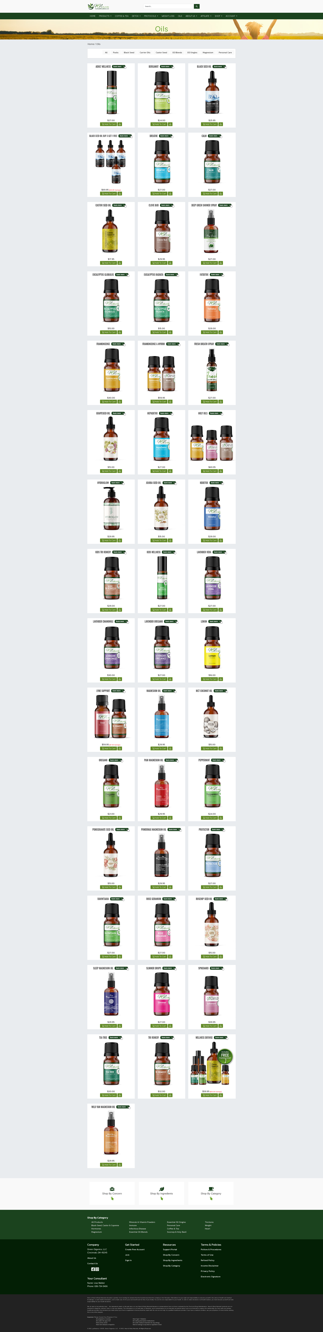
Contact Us (92, 1263)
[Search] (197, 6)
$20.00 (111, 1091)
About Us (91, 1257)
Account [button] (231, 16)
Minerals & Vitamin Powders (142, 1222)
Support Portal (170, 1249)
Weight (208, 1225)
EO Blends (177, 52)
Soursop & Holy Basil (176, 1231)
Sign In (128, 1260)
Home (93, 16)
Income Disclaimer (210, 1265)
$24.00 (161, 120)
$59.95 (161, 397)
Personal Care (225, 52)
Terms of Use (207, 1254)
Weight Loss (168, 16)
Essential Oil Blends (138, 1231)
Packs (115, 52)
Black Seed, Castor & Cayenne (105, 1225)
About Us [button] (191, 16)
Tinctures (209, 1222)
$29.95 (161, 259)
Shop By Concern (112, 1193)
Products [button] (104, 16)
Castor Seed (161, 52)
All (106, 52)
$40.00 (111, 397)
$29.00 (212, 328)
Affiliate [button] (205, 16)
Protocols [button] (150, 16)
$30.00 (111, 675)
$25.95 (212, 120)
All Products (97, 1222)
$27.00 (111, 120)
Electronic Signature (210, 1276)
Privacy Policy (208, 1271)
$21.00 (111, 814)
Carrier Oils (145, 52)
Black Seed (129, 52)
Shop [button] (218, 16)
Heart (207, 1228)
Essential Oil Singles (176, 1222)
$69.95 (111, 189)
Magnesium (208, 52)
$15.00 (111, 328)
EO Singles (192, 52)
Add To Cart (110, 124)
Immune (133, 1225)
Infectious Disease (137, 1228)
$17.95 (111, 259)
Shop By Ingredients (161, 1193)
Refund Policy (207, 1260)
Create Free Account (134, 1249)
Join (127, 1254)
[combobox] (168, 6)
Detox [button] (135, 16)
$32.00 (161, 1091)
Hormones (96, 1228)
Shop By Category (211, 1193)
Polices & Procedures (211, 1249)
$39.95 (212, 1022)
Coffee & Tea (121, 16)
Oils (180, 16)
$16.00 (212, 675)
